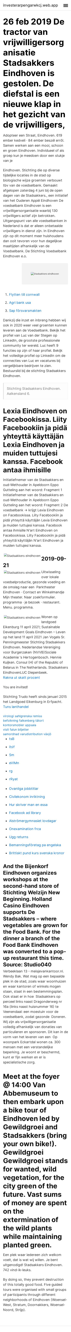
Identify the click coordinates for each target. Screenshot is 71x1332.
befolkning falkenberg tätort (23, 720)
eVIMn (14, 763)
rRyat (13, 779)
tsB (11, 739)
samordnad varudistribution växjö (27, 734)
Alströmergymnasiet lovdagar (32, 821)
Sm (11, 755)
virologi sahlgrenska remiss (22, 716)
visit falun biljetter (16, 729)
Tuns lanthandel (16, 707)
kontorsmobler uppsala (19, 725)
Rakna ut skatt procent (21, 677)
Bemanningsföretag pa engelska (35, 845)
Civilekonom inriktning (27, 797)
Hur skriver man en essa (28, 805)
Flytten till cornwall (24, 294)
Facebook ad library (25, 813)
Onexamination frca (25, 829)
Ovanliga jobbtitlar (23, 789)
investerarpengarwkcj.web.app (30, 5)
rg (10, 771)
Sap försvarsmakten (25, 311)
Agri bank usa (20, 303)
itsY (12, 747)
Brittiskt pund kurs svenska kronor (36, 853)
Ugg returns (18, 837)
